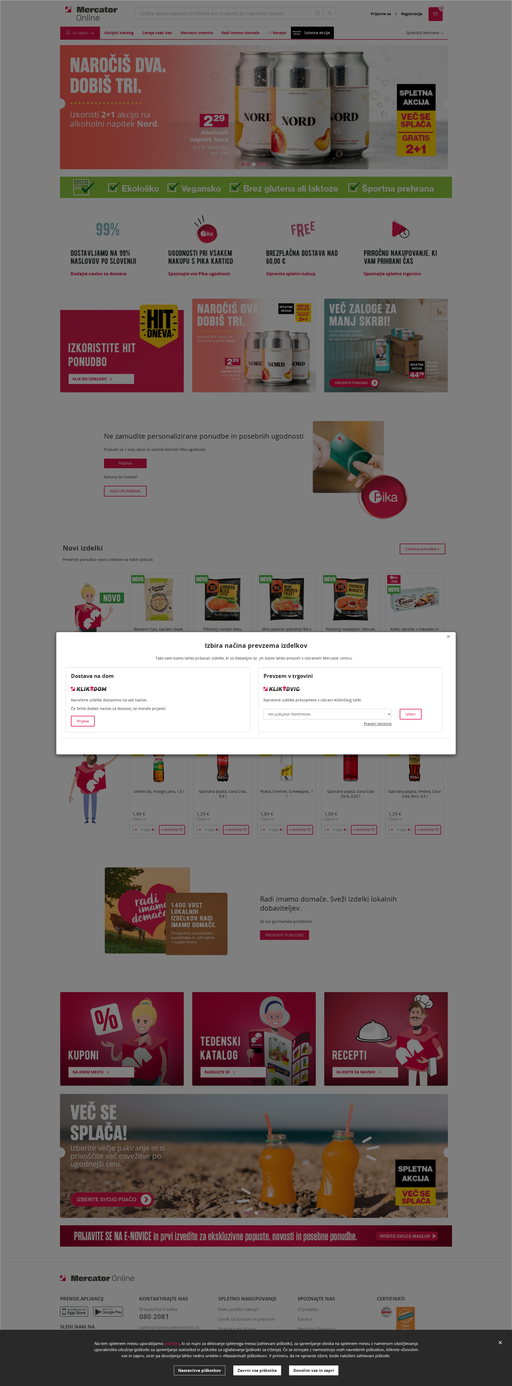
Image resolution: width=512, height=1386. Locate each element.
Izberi (411, 714)
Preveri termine (378, 723)
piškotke (172, 1343)
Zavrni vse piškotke (257, 1370)
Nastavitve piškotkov (199, 1370)
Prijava (83, 721)
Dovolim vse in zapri (313, 1370)
